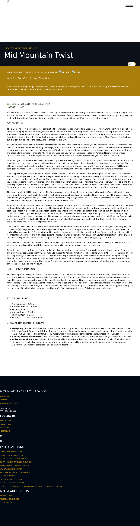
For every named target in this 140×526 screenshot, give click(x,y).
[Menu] (129, 5)
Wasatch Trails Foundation (13, 458)
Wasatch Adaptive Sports (12, 482)
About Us (4, 396)
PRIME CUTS (32, 48)
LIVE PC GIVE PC (6, 502)
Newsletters (6, 424)
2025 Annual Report (9, 403)
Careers (3, 399)
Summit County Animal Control (15, 465)
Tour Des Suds (7, 495)
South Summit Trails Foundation (16, 462)
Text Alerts (5, 420)
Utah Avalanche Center (11, 469)
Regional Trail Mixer (9, 499)
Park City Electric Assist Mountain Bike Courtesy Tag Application (31, 486)
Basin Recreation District (12, 455)
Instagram (5, 431)
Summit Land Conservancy (12, 451)
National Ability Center (11, 479)
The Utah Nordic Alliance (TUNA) (15, 472)
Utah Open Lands (8, 476)
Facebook (4, 427)
